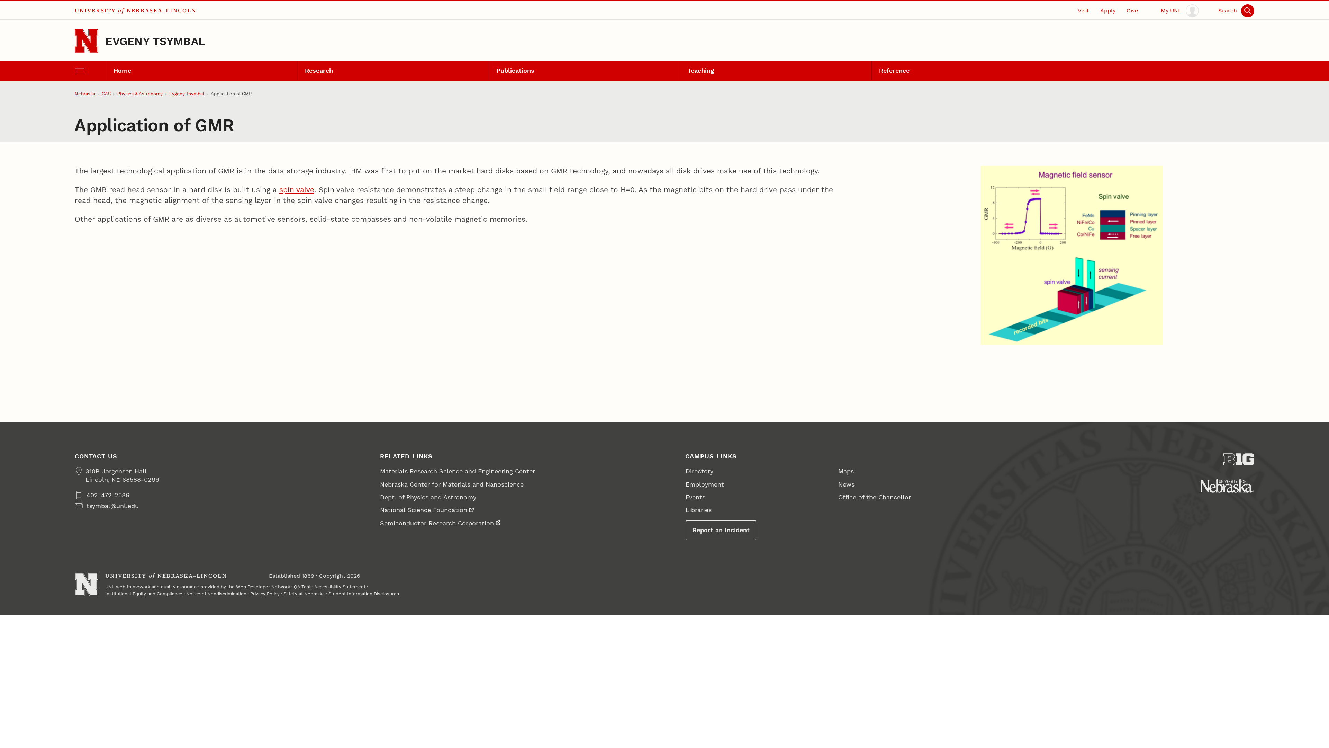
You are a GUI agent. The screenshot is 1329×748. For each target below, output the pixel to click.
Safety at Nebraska (304, 593)
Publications (515, 70)
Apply (1107, 10)
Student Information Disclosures (363, 593)
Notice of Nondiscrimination (216, 593)
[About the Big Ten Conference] (1239, 459)
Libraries (699, 510)
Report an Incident (721, 530)
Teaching (701, 70)
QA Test (302, 586)
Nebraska (85, 93)
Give (1132, 10)
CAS (106, 93)
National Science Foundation (423, 510)
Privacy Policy (265, 593)
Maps (846, 471)
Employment (705, 484)
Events (695, 497)
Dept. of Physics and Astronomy (428, 497)
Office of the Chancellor (874, 497)
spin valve (296, 189)
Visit (1083, 10)
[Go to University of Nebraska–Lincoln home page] (86, 41)
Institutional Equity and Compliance (143, 593)
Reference (894, 70)
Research (319, 70)
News (846, 484)
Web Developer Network (263, 586)
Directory (699, 471)
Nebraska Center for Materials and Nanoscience (452, 484)
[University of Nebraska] (1226, 486)
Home (122, 70)
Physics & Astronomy (140, 93)
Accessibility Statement (339, 586)
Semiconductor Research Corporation (437, 523)
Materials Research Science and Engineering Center (457, 471)
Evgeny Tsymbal (155, 41)
